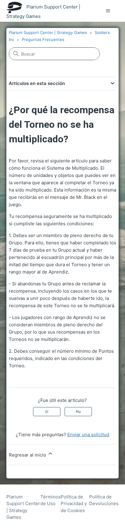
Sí (46, 411)
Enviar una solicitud (88, 434)
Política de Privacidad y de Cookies (74, 503)
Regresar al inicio (28, 455)
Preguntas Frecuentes (43, 39)
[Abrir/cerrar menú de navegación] (108, 11)
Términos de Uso (50, 500)
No (78, 411)
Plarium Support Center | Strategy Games (48, 32)
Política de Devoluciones (104, 500)
